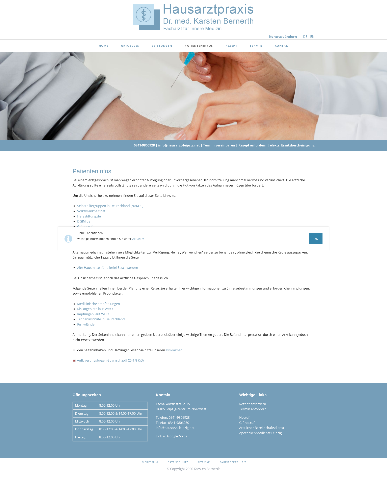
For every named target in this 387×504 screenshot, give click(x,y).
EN (312, 36)
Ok (315, 239)
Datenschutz (177, 462)
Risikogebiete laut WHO (95, 309)
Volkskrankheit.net (91, 211)
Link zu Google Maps (171, 436)
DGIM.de (83, 221)
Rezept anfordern (252, 145)
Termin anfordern (252, 409)
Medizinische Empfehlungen (98, 304)
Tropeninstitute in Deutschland (101, 319)
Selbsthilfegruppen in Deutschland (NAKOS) (110, 206)
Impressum (149, 462)
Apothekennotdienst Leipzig (260, 433)
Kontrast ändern (283, 36)
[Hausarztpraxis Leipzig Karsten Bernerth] (193, 17)
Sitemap (204, 462)
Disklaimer (174, 350)
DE (305, 36)
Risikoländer (86, 324)
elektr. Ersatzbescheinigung (292, 145)
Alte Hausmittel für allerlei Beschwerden (107, 267)
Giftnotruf (84, 226)
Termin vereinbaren (219, 145)
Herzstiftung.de (89, 216)
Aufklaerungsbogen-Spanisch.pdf (110, 360)
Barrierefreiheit (233, 462)
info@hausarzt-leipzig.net (179, 145)
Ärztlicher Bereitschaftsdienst (261, 428)
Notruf (244, 417)
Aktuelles (138, 239)
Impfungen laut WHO (93, 314)
